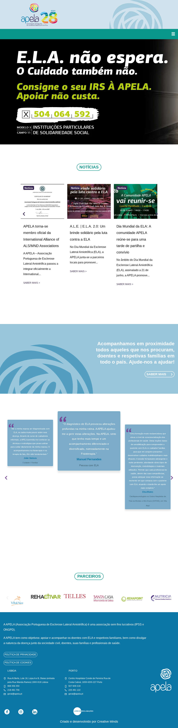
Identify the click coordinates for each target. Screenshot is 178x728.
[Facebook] (7, 711)
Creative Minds (107, 721)
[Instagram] (20, 711)
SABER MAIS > (31, 282)
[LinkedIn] (34, 711)
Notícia (29, 187)
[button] (173, 34)
